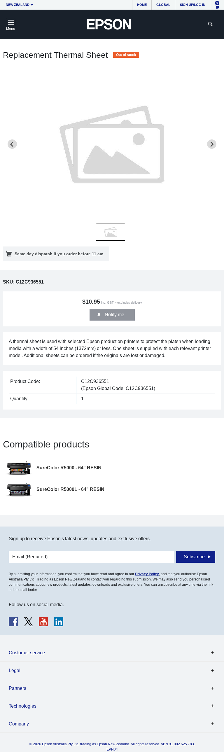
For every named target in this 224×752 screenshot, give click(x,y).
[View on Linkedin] (58, 621)
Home (142, 4)
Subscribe (194, 556)
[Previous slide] (12, 144)
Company (19, 723)
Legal (14, 670)
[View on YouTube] (43, 621)
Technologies (22, 706)
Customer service (27, 652)
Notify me (114, 314)
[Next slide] (211, 144)
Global (163, 4)
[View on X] (28, 621)
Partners (17, 688)
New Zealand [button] (17, 4)
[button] (110, 232)
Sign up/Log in (192, 4)
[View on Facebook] (13, 621)
